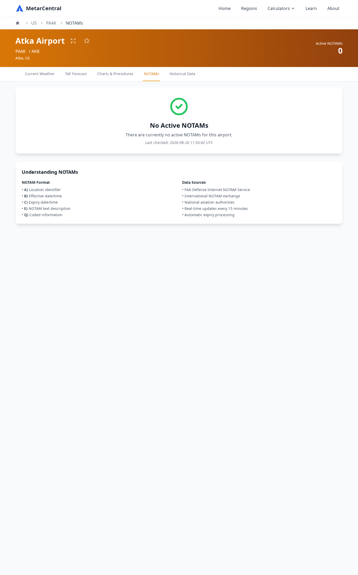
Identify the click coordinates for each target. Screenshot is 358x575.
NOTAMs (151, 73)
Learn (311, 8)
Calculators (279, 8)
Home (225, 8)
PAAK (51, 23)
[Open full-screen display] (73, 41)
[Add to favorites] (87, 41)
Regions (249, 8)
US (34, 23)
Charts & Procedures (115, 73)
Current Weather (40, 73)
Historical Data (182, 73)
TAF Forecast (76, 73)
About (333, 8)
